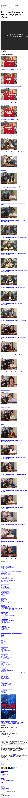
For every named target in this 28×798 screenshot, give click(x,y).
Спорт (2, 640)
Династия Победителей (6, 588)
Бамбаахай (3, 651)
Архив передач (12, 7)
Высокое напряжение (5, 627)
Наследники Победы (5, 592)
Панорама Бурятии (5, 577)
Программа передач (12, 723)
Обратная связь (4, 723)
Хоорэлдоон (3, 614)
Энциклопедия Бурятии (6, 621)
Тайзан (2, 635)
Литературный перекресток (7, 670)
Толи (2, 594)
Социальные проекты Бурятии (7, 607)
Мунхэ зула (3, 626)
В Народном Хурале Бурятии (7, 578)
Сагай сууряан (4, 613)
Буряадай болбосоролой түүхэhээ (8, 624)
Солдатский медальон (5, 628)
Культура (2, 642)
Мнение (2, 601)
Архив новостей (4, 763)
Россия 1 (2, 7)
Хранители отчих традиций (7, 610)
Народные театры (4, 662)
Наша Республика (4, 612)
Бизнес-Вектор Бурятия (6, 676)
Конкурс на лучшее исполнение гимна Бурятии (11, 608)
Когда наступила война (6, 683)
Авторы (2, 764)
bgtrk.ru (14, 754)
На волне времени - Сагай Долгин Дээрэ (10, 666)
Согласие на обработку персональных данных (11, 760)
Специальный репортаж (6, 574)
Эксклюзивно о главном (6, 679)
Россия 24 (7, 7)
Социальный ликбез (5, 622)
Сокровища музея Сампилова (7, 620)
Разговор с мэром (4, 589)
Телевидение (7, 2)
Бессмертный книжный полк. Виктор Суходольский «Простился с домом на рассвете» (13, 186)
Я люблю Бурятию (5, 669)
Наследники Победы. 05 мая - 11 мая (9, 119)
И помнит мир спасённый (6, 684)
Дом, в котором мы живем (6, 657)
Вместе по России (5, 584)
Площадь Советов (5, 629)
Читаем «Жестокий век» (6, 650)
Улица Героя (3, 603)
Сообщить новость (5, 793)
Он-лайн (2, 665)
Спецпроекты (4, 572)
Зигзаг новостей (4, 656)
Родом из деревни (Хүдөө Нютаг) (8, 580)
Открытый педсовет (5, 677)
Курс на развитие (4, 637)
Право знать (3, 663)
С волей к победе (4, 655)
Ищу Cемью (3, 595)
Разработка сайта (4, 771)
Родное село (3, 671)
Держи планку (4, 649)
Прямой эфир (17, 2)
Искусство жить (4, 647)
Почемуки (3, 675)
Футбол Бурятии (4, 617)
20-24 (2, 600)
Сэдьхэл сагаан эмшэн (5, 623)
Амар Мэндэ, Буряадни (6, 573)
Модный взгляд (4, 681)
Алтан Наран (3, 641)
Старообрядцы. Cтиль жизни (7, 606)
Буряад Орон (3, 575)
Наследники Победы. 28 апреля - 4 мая (10, 135)
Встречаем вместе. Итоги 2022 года (8, 609)
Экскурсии (19, 723)
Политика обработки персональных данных (10, 759)
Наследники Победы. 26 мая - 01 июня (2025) (11, 69)
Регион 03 (3, 691)
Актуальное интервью (5, 659)
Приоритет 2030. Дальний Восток (8, 602)
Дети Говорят (4, 586)
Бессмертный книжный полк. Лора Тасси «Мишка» (13, 287)
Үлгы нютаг (3, 598)
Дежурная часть (4, 631)
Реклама (22, 722)
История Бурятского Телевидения (8, 615)
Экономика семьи (4, 630)
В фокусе (3, 648)
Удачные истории (4, 682)
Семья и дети (3, 668)
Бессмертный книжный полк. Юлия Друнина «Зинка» (13, 474)
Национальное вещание (8, 722)
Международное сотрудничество (8, 645)
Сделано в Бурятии (5, 591)
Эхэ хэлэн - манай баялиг (6, 652)
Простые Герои (4, 596)
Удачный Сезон (4, 599)
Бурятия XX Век (4, 644)
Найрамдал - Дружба (5, 593)
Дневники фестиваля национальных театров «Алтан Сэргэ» (14, 672)
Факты (2, 643)
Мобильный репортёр (5, 638)
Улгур (2, 585)
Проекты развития (5, 678)
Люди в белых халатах (5, 688)
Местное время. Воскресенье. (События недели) (11, 571)
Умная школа (3, 692)
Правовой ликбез (4, 616)
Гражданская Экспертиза (6, 689)
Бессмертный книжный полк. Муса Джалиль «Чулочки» (14, 237)
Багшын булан (4, 582)
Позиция (2, 661)
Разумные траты (4, 654)
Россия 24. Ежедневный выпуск (8, 567)
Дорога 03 (3, 579)
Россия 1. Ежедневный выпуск (7, 566)
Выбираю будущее (5, 673)
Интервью (3, 570)
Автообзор (3, 605)
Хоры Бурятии (4, 690)
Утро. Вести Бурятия (5, 568)
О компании (17, 722)
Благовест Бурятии (5, 587)
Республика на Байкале (6, 658)
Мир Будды (3, 685)
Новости (2, 2)
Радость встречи (4, 619)
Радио (2, 722)
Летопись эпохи (4, 581)
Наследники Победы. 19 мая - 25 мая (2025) (11, 86)
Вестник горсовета (5, 686)
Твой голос (3, 636)
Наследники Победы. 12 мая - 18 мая (9, 102)
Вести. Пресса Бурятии (6, 664)
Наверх (2, 719)
